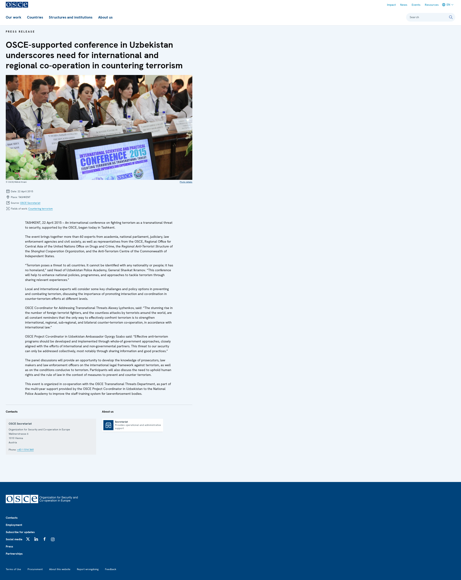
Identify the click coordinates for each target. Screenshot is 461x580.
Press (9, 546)
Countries (35, 17)
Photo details (186, 182)
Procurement (35, 569)
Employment (14, 525)
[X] (28, 539)
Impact (391, 5)
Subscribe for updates (20, 532)
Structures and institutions (70, 17)
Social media (14, 539)
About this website (59, 569)
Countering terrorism (40, 208)
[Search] (451, 17)
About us (105, 17)
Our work (13, 17)
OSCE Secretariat (30, 202)
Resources (432, 5)
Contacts (12, 518)
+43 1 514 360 (25, 449)
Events (416, 5)
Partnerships (14, 554)
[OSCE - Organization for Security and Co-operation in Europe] (17, 5)
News (403, 5)
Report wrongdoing (88, 569)
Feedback (110, 569)
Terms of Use (13, 569)
